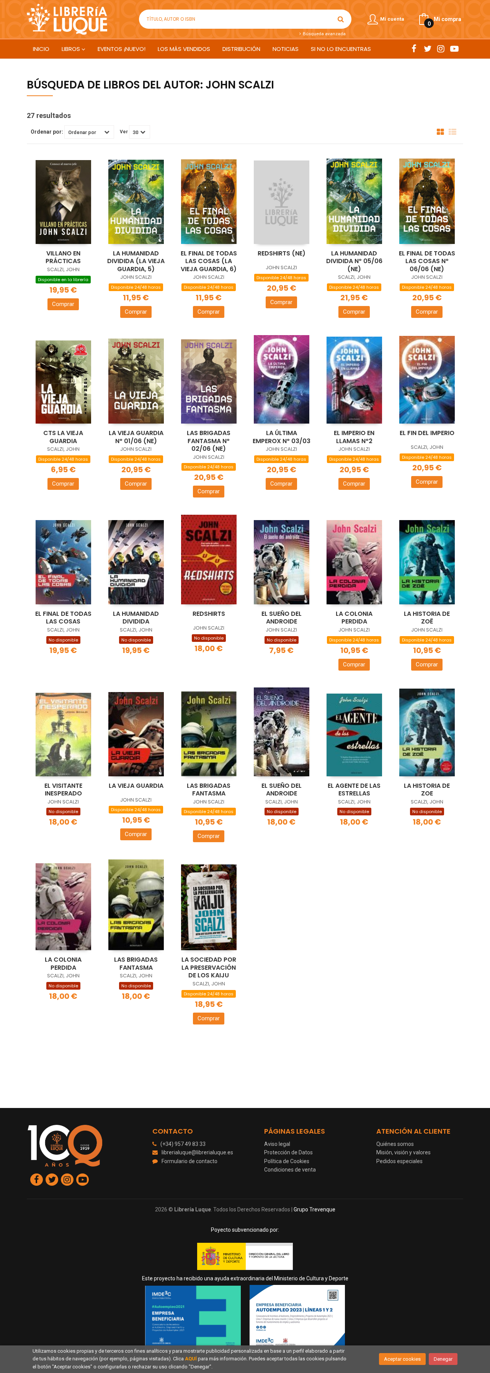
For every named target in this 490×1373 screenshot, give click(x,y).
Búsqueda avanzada (323, 33)
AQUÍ (191, 1359)
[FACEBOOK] (414, 49)
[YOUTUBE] (454, 49)
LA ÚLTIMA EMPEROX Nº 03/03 (281, 437)
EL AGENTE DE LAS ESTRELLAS (354, 789)
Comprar (63, 304)
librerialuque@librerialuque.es (197, 1152)
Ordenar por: (47, 131)
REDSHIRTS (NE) (281, 253)
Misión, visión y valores (403, 1152)
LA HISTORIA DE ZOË (427, 617)
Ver (124, 131)
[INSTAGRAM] (440, 49)
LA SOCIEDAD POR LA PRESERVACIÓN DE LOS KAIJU (208, 967)
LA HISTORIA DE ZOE (427, 789)
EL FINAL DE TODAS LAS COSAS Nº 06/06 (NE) (427, 261)
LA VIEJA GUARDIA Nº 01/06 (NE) (136, 437)
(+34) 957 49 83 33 (183, 1144)
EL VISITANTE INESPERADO (63, 789)
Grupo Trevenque (314, 1209)
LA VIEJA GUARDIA (136, 785)
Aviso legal (277, 1144)
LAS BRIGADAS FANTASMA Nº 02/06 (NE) (208, 441)
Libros (72, 49)
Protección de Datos (288, 1152)
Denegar (443, 1359)
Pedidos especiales (399, 1161)
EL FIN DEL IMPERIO (427, 433)
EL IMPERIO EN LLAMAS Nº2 (354, 437)
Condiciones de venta (290, 1170)
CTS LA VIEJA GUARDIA (63, 437)
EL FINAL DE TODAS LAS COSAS (63, 617)
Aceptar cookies (402, 1359)
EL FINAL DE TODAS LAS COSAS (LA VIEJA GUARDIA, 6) (209, 261)
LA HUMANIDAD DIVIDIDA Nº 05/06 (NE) (354, 261)
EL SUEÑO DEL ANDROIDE (281, 617)
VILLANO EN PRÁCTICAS (63, 257)
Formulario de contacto (189, 1161)
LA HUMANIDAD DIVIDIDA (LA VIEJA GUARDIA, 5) (136, 261)
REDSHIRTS (209, 613)
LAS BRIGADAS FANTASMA (208, 789)
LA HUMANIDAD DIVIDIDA (136, 617)
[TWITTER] (427, 49)
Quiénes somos (395, 1144)
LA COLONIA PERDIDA (354, 617)
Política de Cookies (286, 1161)
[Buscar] (340, 19)
